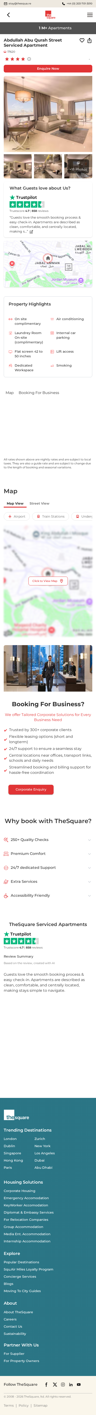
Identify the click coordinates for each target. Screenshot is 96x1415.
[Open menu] (90, 15)
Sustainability (15, 1334)
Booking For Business (39, 393)
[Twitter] (55, 1384)
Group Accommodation (23, 1227)
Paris (8, 1167)
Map (10, 393)
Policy (24, 1405)
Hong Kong (13, 1160)
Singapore (12, 1153)
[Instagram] (63, 1384)
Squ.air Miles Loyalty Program (28, 1269)
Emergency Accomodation (26, 1198)
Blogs (8, 1284)
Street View (39, 503)
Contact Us (13, 1326)
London (10, 1139)
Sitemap (40, 1405)
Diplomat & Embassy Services (29, 1212)
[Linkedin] (71, 1384)
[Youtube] (78, 1384)
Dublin (9, 1146)
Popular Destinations (21, 1262)
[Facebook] (46, 1384)
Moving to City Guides (22, 1291)
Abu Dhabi (43, 1167)
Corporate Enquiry (31, 789)
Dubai (39, 1160)
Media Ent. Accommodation (27, 1234)
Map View (15, 503)
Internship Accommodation (27, 1241)
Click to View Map (44, 581)
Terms (9, 1405)
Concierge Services (20, 1276)
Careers (10, 1319)
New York (42, 1146)
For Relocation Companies (26, 1220)
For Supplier (14, 1354)
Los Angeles (44, 1153)
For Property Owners (21, 1361)
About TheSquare (18, 1312)
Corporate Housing (19, 1191)
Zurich (39, 1139)
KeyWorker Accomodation (26, 1205)
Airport (19, 516)
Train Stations (53, 516)
